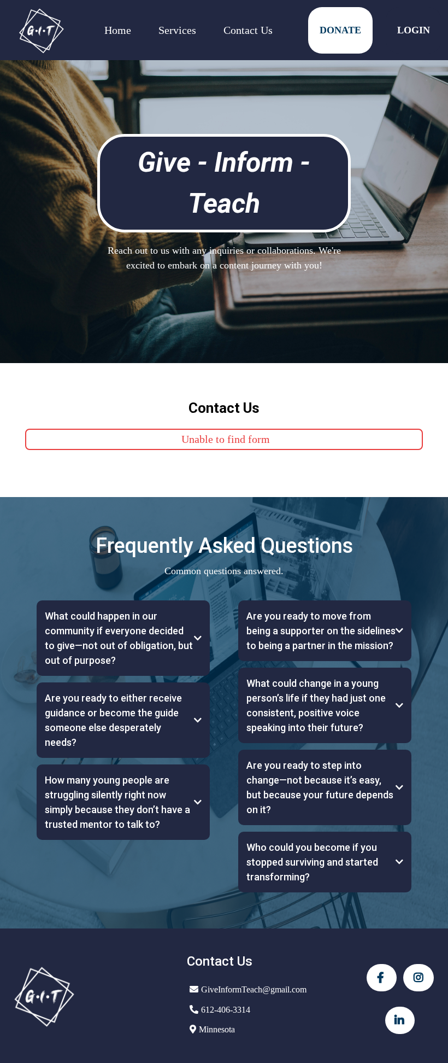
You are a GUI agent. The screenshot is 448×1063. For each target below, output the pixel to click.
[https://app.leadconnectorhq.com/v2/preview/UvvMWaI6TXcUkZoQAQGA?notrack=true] (88, 996)
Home (117, 30)
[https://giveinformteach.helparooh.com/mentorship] (41, 30)
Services (177, 30)
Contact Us (248, 30)
